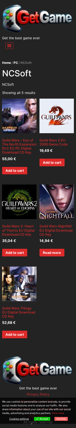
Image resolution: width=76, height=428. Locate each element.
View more (58, 413)
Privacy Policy (38, 394)
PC (16, 63)
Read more (52, 252)
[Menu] (9, 45)
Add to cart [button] (14, 170)
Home (6, 63)
